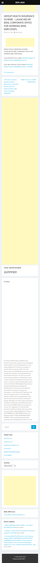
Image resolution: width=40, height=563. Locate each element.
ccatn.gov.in (7, 448)
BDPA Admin (19, 32)
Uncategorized (10, 72)
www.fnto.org (8, 438)
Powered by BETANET (19, 559)
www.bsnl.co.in (8, 441)
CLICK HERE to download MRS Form (14, 515)
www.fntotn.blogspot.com (11, 445)
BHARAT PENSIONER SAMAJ (12, 452)
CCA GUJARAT (8, 455)
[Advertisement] (20, 7)
